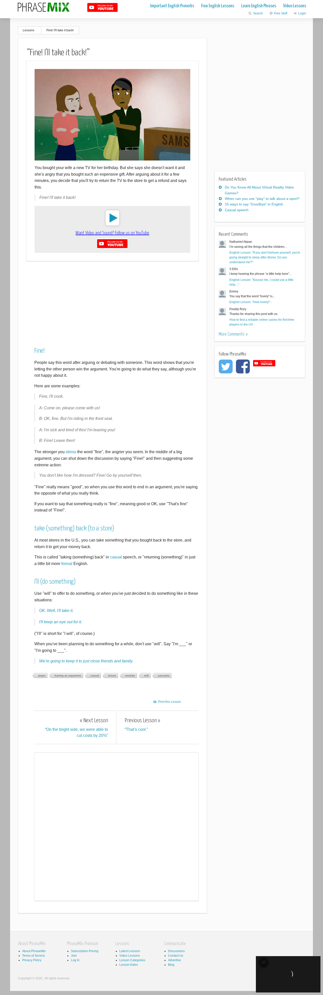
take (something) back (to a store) (74, 528)
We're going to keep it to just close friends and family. (86, 661)
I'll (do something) (55, 581)
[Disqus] (116, 826)
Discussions (176, 951)
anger (41, 675)
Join (74, 955)
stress (71, 452)
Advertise (174, 960)
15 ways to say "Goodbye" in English (254, 204)
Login (302, 13)
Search (257, 13)
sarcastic (164, 675)
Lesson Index (128, 964)
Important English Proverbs (172, 6)
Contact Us (175, 955)
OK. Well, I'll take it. (56, 610)
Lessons (28, 30)
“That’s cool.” (142, 725)
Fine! (39, 350)
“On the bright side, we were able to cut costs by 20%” (76, 728)
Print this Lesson (169, 702)
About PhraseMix (34, 951)
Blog (171, 964)
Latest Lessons (129, 951)
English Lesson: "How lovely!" (249, 302)
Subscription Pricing (84, 951)
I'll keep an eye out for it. (60, 622)
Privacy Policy (31, 960)
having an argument (68, 675)
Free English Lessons (217, 6)
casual (116, 557)
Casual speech (237, 210)
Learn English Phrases (258, 6)
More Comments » (233, 334)
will (146, 675)
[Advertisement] (112, 300)
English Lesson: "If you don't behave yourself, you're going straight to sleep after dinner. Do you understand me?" (264, 257)
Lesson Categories (132, 960)
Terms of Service (33, 955)
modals (130, 675)
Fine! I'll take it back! (60, 30)
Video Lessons (294, 6)
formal (66, 563)
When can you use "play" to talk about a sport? (262, 199)
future (112, 675)
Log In (75, 960)
